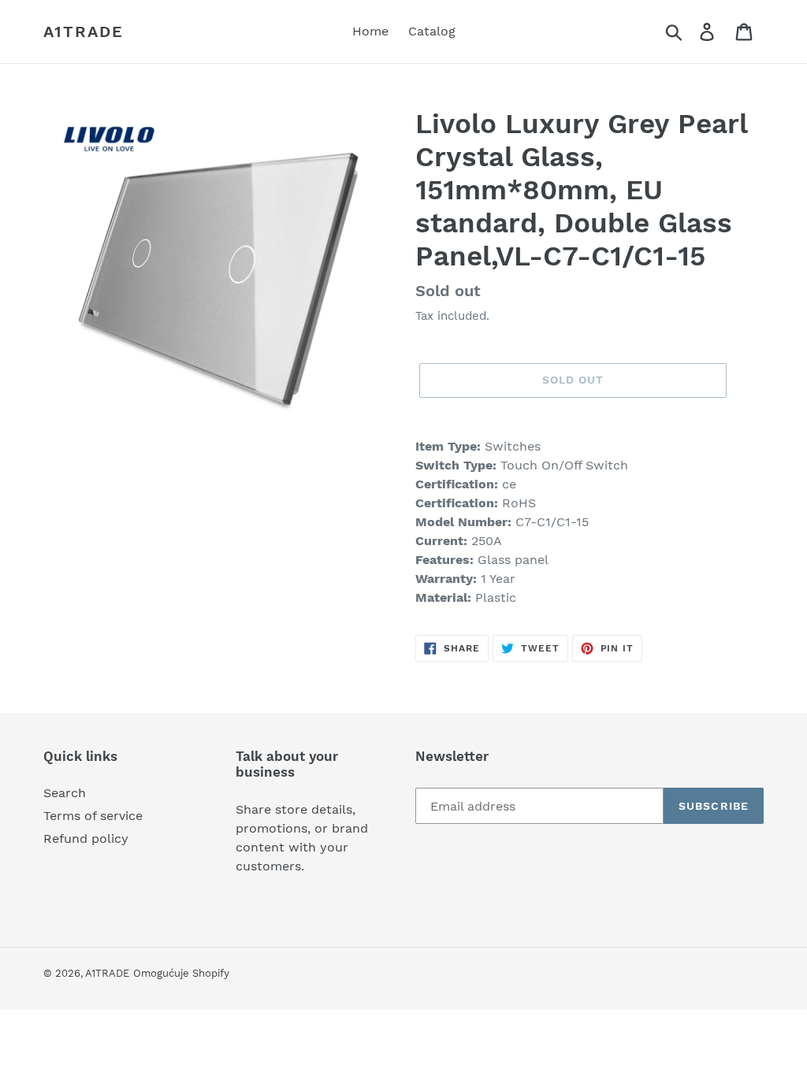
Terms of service (93, 815)
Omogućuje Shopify (181, 973)
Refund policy (85, 838)
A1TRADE (83, 31)
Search (64, 792)
